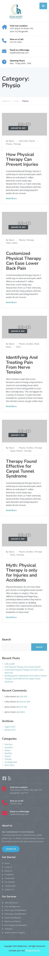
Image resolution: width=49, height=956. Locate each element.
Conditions (9, 874)
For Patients (10, 882)
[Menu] (43, 6)
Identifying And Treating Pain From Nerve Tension (22, 364)
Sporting (8, 753)
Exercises (23, 141)
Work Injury (9, 765)
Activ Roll (23, 696)
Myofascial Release (13, 921)
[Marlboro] (15, 10)
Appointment (34, 950)
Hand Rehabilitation (13, 917)
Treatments (10, 878)
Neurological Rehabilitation (16, 925)
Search (6, 640)
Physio (32, 141)
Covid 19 (8, 867)
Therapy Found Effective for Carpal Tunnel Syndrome (21, 468)
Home (7, 863)
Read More (11, 198)
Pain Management (12, 906)
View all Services (11, 902)
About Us (8, 871)
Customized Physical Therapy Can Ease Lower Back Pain (23, 260)
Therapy (17, 144)
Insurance (9, 747)
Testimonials (10, 886)
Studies (29, 344)
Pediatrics (9, 929)
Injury (14, 243)
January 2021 (10, 729)
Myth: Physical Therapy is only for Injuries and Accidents (21, 572)
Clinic (8, 243)
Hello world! (10, 664)
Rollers (22, 712)
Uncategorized (11, 762)
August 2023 (10, 726)
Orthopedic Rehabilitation (15, 914)
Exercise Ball (24, 701)
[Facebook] (4, 779)
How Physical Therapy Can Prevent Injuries (22, 159)
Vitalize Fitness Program (15, 932)
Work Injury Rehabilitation (15, 910)
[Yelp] (9, 779)
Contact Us (11, 849)
